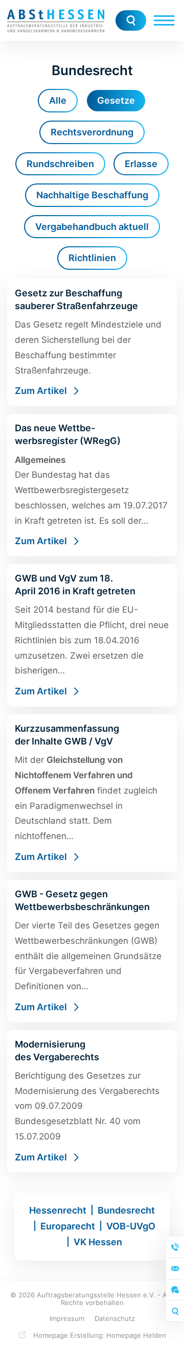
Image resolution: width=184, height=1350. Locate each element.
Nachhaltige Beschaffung (92, 195)
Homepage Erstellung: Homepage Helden (98, 1335)
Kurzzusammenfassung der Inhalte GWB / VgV (91, 793)
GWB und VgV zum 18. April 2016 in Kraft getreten (91, 635)
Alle (57, 100)
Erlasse (141, 163)
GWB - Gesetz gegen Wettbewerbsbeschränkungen (91, 951)
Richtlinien (92, 257)
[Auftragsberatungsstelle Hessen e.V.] (55, 20)
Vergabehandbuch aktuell (92, 226)
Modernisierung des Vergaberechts (91, 1101)
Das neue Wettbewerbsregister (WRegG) (91, 485)
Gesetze (116, 100)
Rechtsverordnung (92, 132)
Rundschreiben (60, 163)
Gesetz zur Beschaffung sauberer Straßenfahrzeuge (91, 342)
